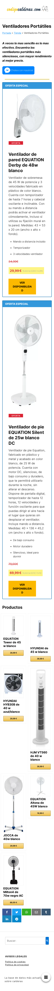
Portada (6, 32)
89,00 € (13, 902)
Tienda (17, 32)
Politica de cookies (15, 961)
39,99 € (40, 659)
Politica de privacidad (17, 964)
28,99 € (13, 653)
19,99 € (40, 813)
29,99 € (13, 719)
